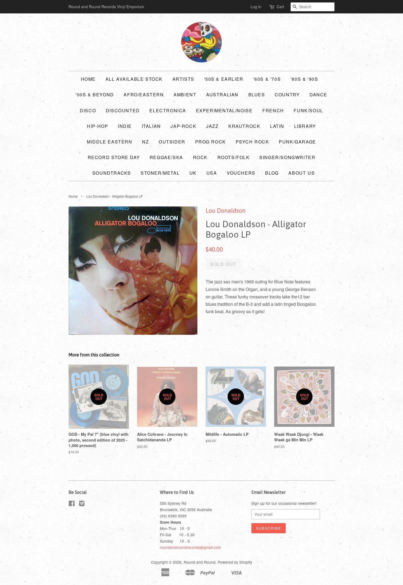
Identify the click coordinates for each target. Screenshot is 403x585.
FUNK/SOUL (308, 110)
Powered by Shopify (235, 562)
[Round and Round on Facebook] (72, 504)
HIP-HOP (97, 126)
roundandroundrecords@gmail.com (190, 547)
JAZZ (212, 126)
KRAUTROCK (244, 126)
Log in (256, 6)
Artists (183, 79)
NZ (145, 142)
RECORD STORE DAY (114, 157)
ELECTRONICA (167, 110)
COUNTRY (287, 94)
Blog (272, 173)
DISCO (88, 110)
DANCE (318, 94)
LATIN (277, 126)
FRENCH (273, 110)
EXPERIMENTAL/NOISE (224, 110)
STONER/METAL (160, 173)
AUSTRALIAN (222, 94)
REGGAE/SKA (166, 157)
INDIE (125, 126)
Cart (280, 6)
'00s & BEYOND (95, 94)
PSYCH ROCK (252, 142)
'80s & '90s (304, 79)
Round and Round (199, 562)
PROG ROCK (210, 142)
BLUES (256, 94)
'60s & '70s (267, 79)
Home (88, 79)
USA (211, 173)
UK (193, 173)
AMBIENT (185, 94)
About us (301, 173)
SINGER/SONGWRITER (287, 157)
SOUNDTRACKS (111, 173)
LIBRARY (305, 126)
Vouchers (241, 173)
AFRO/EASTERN (144, 94)
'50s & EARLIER (223, 79)
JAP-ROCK (183, 126)
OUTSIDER (172, 142)
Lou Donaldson (226, 210)
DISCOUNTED (123, 110)
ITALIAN (151, 126)
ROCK (200, 157)
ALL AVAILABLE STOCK (134, 79)
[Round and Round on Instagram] (82, 504)
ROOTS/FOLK (233, 157)
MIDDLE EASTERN (109, 142)
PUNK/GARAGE (297, 142)
